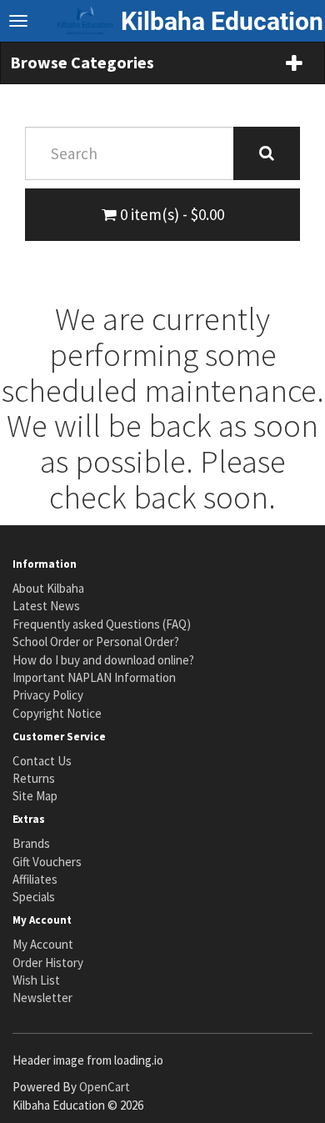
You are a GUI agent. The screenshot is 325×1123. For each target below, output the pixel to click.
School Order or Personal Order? (95, 641)
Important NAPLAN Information (94, 677)
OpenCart (104, 1087)
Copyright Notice (57, 713)
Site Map (35, 796)
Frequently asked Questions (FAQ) (101, 624)
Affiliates (35, 879)
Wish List (36, 980)
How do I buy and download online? (103, 660)
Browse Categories (82, 62)
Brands (31, 843)
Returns (33, 778)
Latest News (46, 606)
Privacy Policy (47, 695)
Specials (33, 897)
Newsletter (42, 997)
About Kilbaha (48, 588)
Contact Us (42, 761)
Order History (47, 962)
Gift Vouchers (47, 862)
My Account (42, 944)
